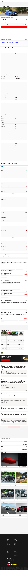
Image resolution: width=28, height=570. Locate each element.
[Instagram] (9, 560)
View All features (13, 193)
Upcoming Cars (9, 540)
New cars (8, 539)
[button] (14, 353)
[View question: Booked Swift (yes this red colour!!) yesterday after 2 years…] (14, 408)
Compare (26, 271)
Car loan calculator (9, 544)
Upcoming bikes (16, 540)
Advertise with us (16, 555)
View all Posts (13, 426)
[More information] (7, 24)
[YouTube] (8, 560)
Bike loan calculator (16, 544)
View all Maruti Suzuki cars (13, 485)
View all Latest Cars (13, 517)
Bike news (15, 543)
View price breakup (25, 267)
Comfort (1, 164)
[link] (9, 459)
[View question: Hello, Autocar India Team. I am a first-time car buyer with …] (14, 371)
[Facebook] (11, 560)
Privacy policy (15, 552)
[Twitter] (13, 560)
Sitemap (8, 551)
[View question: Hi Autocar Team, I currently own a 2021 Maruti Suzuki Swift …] (14, 419)
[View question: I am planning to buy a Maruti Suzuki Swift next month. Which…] (14, 398)
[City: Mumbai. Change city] (26, 1)
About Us (15, 548)
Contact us (15, 551)
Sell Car (8, 552)
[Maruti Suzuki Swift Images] (14, 11)
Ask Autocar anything (9, 548)
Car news (8, 543)
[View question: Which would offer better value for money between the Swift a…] (14, 385)
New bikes (15, 539)
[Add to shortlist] (27, 8)
